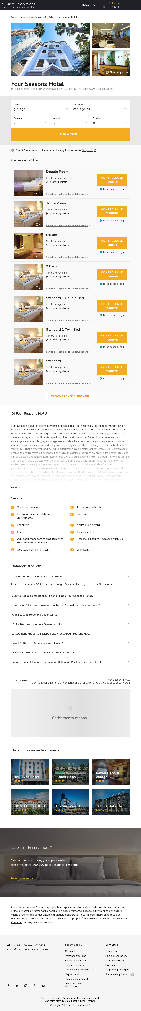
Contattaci (111, 951)
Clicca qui (16, 922)
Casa (13, 17)
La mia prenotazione (116, 956)
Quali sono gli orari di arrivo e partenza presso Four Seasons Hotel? (55, 605)
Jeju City (49, 17)
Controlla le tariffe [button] (112, 180)
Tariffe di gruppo (114, 960)
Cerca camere (70, 134)
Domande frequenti (75, 956)
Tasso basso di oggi (113, 189)
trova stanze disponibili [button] (70, 396)
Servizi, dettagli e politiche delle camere (67, 194)
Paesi (22, 17)
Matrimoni (110, 965)
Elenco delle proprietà (77, 979)
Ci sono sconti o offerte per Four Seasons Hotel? (43, 653)
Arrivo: (17, 104)
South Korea (35, 17)
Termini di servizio (75, 965)
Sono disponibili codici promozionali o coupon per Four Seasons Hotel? (56, 662)
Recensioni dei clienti (76, 960)
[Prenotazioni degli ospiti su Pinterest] (34, 985)
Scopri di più (89, 150)
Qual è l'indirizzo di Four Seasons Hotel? (37, 576)
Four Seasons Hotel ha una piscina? (34, 615)
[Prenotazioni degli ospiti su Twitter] (17, 985)
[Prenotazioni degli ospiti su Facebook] (10, 985)
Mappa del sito (73, 974)
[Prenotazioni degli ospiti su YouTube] (42, 985)
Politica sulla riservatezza (79, 969)
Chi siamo (70, 951)
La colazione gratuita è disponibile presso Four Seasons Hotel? (52, 634)
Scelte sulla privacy (116, 974)
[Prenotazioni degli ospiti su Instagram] (26, 985)
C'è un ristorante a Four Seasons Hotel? (37, 624)
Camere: (18, 118)
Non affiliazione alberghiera (73, 985)
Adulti (56, 118)
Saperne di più (20, 878)
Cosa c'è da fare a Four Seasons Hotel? (37, 643)
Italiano (86, 5)
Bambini (97, 118)
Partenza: (78, 104)
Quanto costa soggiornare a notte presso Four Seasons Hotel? (52, 596)
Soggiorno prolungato (117, 969)
